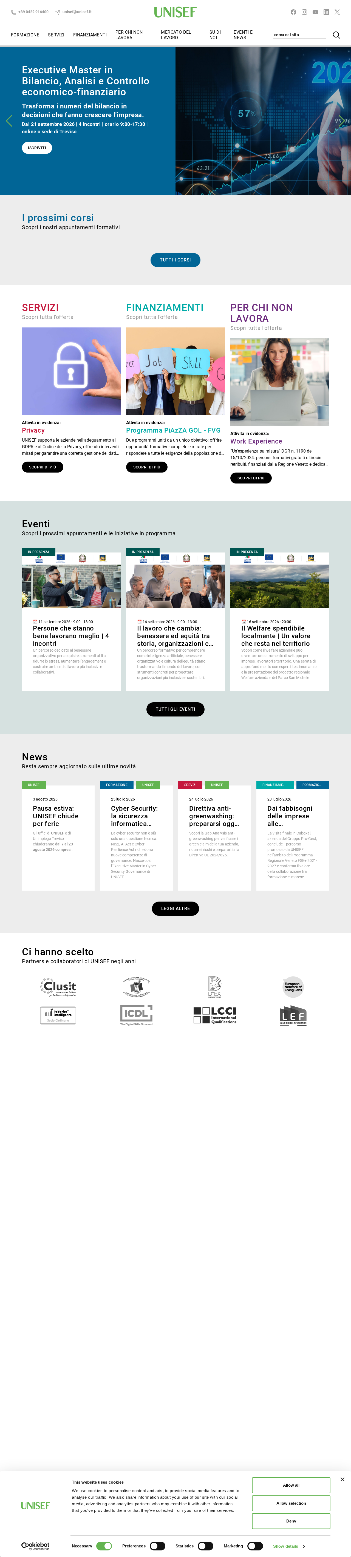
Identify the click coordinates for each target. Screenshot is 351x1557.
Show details (285, 1546)
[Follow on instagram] (304, 12)
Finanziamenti (90, 35)
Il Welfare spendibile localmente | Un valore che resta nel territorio (275, 635)
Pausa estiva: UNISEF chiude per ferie (56, 816)
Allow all (291, 1485)
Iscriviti (37, 148)
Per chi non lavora (129, 35)
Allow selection (291, 1503)
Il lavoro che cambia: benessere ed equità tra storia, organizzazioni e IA (173, 639)
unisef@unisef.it (77, 12)
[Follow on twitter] (337, 12)
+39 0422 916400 (33, 12)
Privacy (33, 430)
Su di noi (215, 35)
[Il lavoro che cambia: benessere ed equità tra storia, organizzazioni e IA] (175, 580)
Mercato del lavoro (176, 35)
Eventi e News (243, 35)
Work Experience (256, 441)
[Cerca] (336, 35)
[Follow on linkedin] (326, 12)
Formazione (25, 35)
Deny (291, 1521)
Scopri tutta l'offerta (47, 317)
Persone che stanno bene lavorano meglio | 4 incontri (71, 635)
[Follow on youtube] (315, 12)
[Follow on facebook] (293, 12)
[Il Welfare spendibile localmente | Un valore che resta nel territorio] (279, 580)
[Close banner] (342, 1479)
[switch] (157, 1546)
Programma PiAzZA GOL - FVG (173, 430)
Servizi (56, 35)
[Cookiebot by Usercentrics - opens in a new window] (36, 1546)
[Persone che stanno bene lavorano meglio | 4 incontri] (71, 580)
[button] (342, 121)
